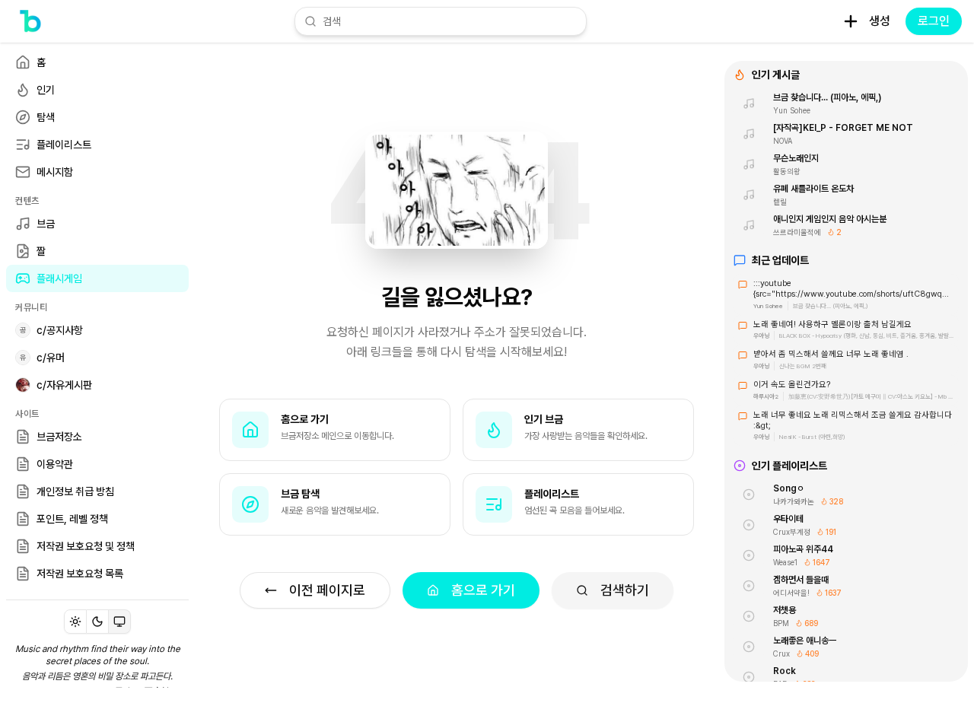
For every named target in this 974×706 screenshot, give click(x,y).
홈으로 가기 (483, 590)
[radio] (75, 621)
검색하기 (624, 590)
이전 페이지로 (327, 590)
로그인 (934, 21)
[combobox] (450, 21)
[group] (97, 621)
